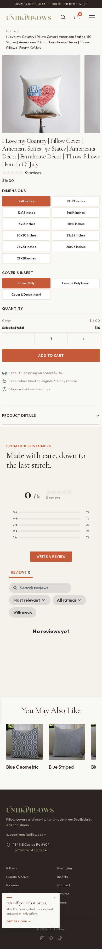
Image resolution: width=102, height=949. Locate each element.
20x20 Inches (26, 235)
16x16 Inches (26, 224)
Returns (63, 894)
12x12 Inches (26, 213)
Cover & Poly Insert (76, 283)
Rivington (64, 868)
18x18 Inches (75, 224)
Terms (62, 902)
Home (11, 31)
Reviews (12, 885)
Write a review (51, 556)
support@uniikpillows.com (26, 834)
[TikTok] (60, 938)
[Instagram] (42, 938)
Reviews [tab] (21, 572)
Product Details (19, 415)
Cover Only (26, 283)
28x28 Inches (26, 258)
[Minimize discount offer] (55, 897)
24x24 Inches (26, 247)
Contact (63, 885)
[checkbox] (22, 612)
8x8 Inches (26, 201)
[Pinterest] (51, 938)
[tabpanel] (51, 636)
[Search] (63, 17)
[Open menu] (92, 17)
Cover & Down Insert (26, 294)
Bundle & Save (17, 877)
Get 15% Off (17, 921)
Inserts (62, 877)
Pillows (11, 868)
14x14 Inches (76, 213)
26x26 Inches (76, 247)
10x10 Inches (76, 201)
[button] (51, 512)
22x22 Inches (75, 235)
